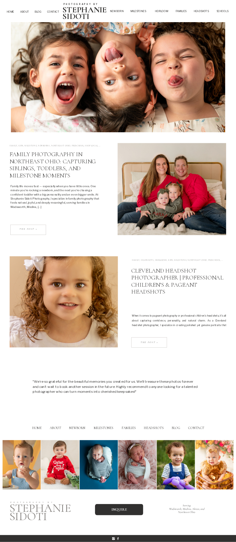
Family (13, 146)
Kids (20, 146)
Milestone (30, 146)
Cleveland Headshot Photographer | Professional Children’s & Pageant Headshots (177, 281)
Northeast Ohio (61, 146)
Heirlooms (161, 260)
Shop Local (91, 146)
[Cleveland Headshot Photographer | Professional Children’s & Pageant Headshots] (63, 302)
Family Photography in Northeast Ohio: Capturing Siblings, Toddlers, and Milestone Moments (52, 165)
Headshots (147, 260)
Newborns (44, 146)
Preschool (78, 146)
